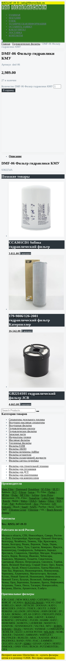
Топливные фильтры (20, 443)
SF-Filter (46, 489)
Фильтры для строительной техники (29, 466)
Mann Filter (7, 489)
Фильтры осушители (20, 454)
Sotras (31, 492)
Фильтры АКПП (17, 449)
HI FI (55, 489)
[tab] (37, 156)
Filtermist (33, 509)
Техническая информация (27, 23)
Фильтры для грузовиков (22, 469)
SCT (14, 492)
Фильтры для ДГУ (19, 472)
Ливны (5, 512)
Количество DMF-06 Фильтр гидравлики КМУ (27, 86)
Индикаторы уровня (20, 437)
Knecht (6, 501)
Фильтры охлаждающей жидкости (27, 457)
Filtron (22, 492)
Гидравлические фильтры (26, 44)
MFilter (5, 495)
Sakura (42, 501)
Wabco (24, 501)
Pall (12, 504)
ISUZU (17, 629)
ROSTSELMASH (34, 602)
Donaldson (33, 489)
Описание (15, 156)
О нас (12, 20)
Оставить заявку (20, 26)
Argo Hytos (47, 495)
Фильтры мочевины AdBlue (24, 452)
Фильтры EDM (17, 446)
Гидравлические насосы (22, 428)
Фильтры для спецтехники (23, 475)
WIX (59, 501)
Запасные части (17, 434)
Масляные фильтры (19, 440)
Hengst (59, 498)
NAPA (33, 507)
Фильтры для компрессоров (24, 478)
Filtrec (51, 501)
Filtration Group (17, 509)
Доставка (15, 32)
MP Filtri (25, 495)
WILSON (49, 632)
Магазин (15, 18)
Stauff (24, 507)
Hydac (14, 495)
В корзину (8, 90)
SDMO (27, 643)
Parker (51, 492)
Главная (14, 15)
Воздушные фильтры (20, 425)
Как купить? (17, 29)
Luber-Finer (48, 498)
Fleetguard (21, 489)
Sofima (35, 495)
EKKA (33, 501)
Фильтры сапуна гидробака (24, 460)
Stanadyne (34, 498)
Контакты (16, 35)
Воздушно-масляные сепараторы (27, 422)
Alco (35, 504)
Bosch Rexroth (54, 509)
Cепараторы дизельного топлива (27, 419)
